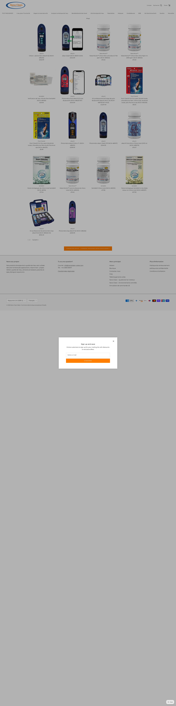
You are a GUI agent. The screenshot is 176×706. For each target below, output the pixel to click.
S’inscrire (88, 360)
